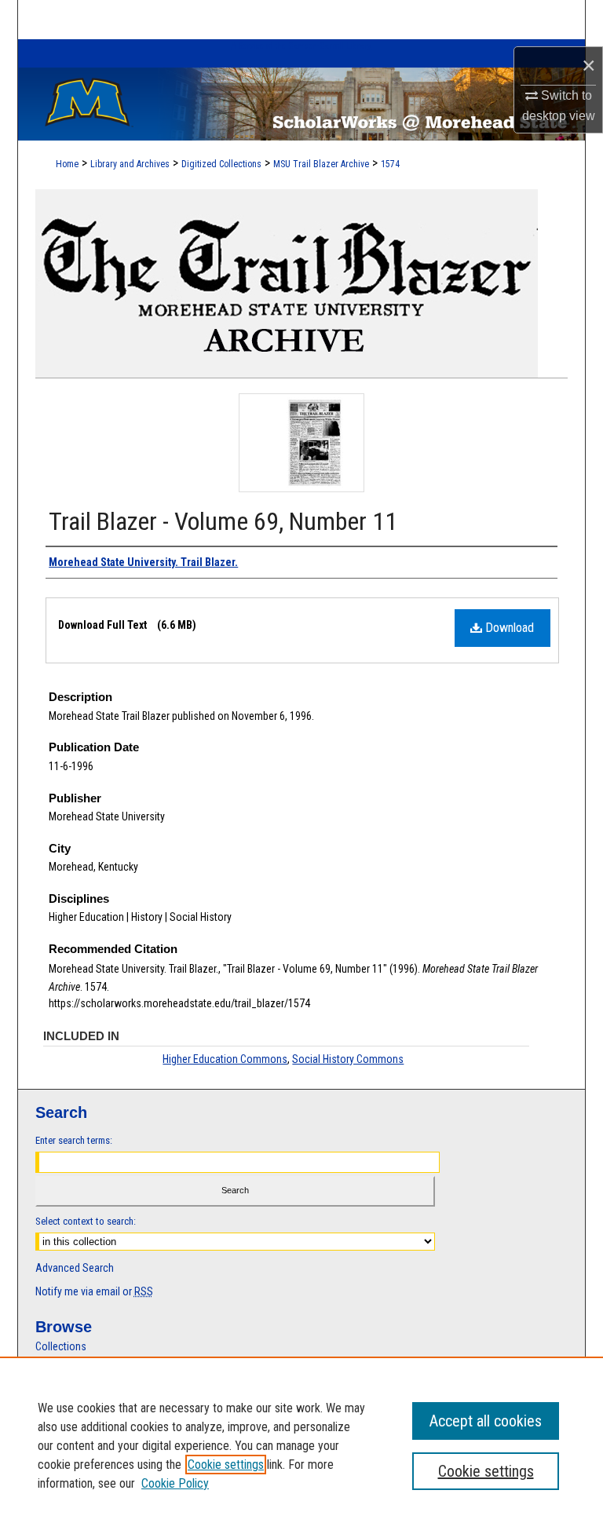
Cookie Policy (175, 1483)
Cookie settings (226, 1464)
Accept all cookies (485, 1421)
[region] (301, 1445)
